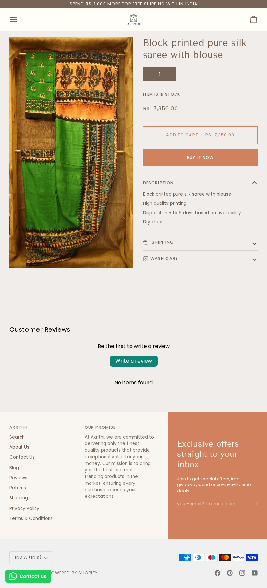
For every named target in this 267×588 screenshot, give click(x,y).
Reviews (18, 478)
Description (158, 183)
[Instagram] (242, 573)
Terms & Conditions (31, 518)
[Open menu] (19, 19)
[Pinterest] (230, 573)
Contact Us (22, 457)
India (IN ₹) (28, 557)
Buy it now (200, 157)
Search (17, 437)
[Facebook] (217, 573)
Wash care (164, 258)
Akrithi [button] (18, 427)
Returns (17, 488)
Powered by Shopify (73, 573)
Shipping (162, 242)
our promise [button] (100, 427)
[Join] (252, 503)
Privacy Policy (24, 508)
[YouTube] (255, 573)
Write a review (133, 361)
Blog (14, 468)
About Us (19, 447)
